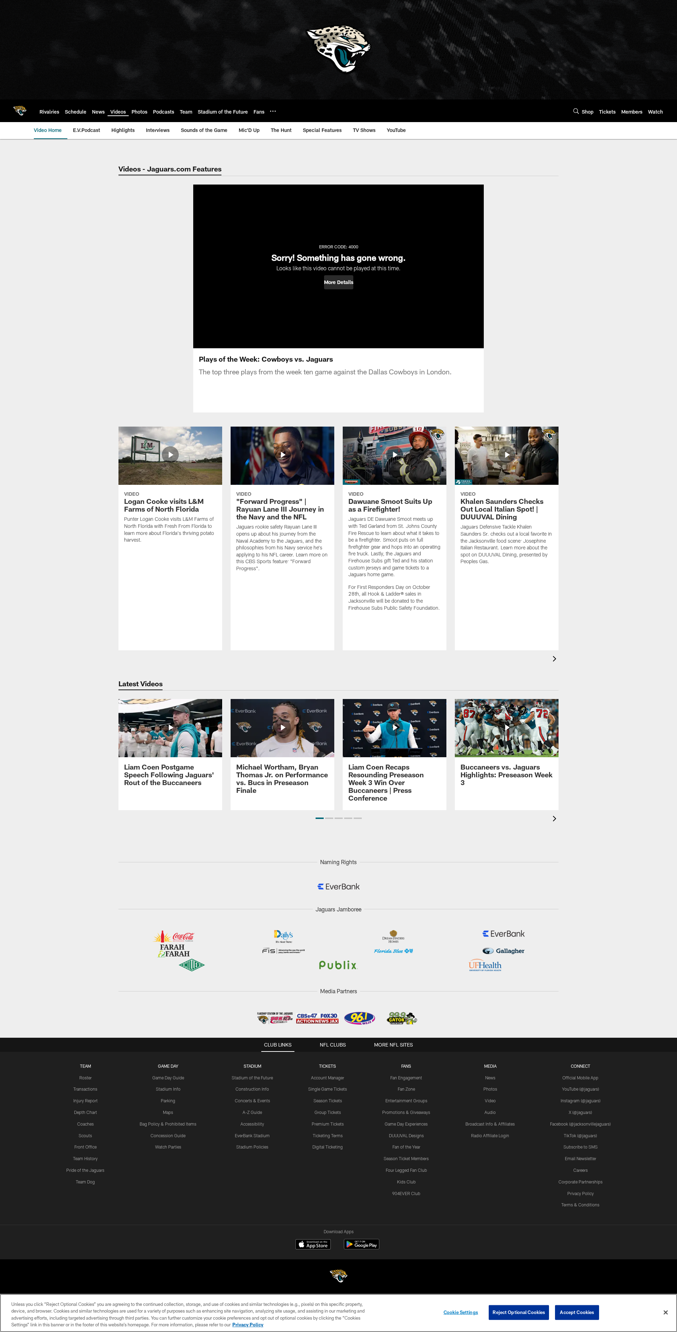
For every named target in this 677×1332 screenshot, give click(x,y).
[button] (338, 282)
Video (490, 1100)
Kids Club (406, 1181)
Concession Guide (168, 1135)
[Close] (665, 1312)
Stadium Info (168, 1088)
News (490, 1077)
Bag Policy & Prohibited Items (168, 1123)
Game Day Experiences (406, 1123)
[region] (338, 1313)
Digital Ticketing (327, 1146)
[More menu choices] (273, 111)
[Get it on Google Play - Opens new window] (361, 1247)
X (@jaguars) (580, 1112)
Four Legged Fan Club (406, 1170)
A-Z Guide (252, 1112)
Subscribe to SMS (580, 1146)
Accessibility (252, 1123)
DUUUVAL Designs (406, 1135)
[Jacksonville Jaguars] (338, 1277)
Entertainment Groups (406, 1100)
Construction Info (252, 1088)
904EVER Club (406, 1193)
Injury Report (85, 1100)
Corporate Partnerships (581, 1181)
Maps (168, 1112)
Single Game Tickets (327, 1088)
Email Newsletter (580, 1158)
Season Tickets (327, 1100)
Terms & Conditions (580, 1204)
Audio (490, 1112)
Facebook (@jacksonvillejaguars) (580, 1123)
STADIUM (252, 1065)
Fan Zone (406, 1088)
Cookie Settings (461, 1312)
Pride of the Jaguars (85, 1170)
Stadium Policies (252, 1146)
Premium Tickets (328, 1123)
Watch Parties (168, 1146)
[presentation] (556, 659)
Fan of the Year (406, 1146)
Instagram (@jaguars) (580, 1100)
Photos (490, 1088)
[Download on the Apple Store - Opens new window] (313, 1245)
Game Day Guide (168, 1077)
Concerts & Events (252, 1100)
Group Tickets (328, 1112)
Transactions (85, 1088)
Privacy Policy (580, 1193)
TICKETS (327, 1065)
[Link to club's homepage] (19, 110)
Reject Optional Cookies (519, 1312)
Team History (85, 1158)
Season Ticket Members (406, 1158)
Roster (85, 1077)
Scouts (85, 1135)
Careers (580, 1170)
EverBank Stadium (252, 1135)
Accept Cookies (577, 1312)
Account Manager (327, 1077)
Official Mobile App (580, 1077)
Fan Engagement (406, 1077)
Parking (168, 1100)
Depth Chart (85, 1112)
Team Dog (85, 1181)
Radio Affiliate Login (490, 1135)
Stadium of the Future (252, 1077)
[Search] (576, 111)
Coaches (85, 1123)
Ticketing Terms (328, 1135)
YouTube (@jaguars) (580, 1088)
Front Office (85, 1146)
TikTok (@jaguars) (580, 1135)
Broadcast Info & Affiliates (490, 1123)
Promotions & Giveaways (406, 1112)
